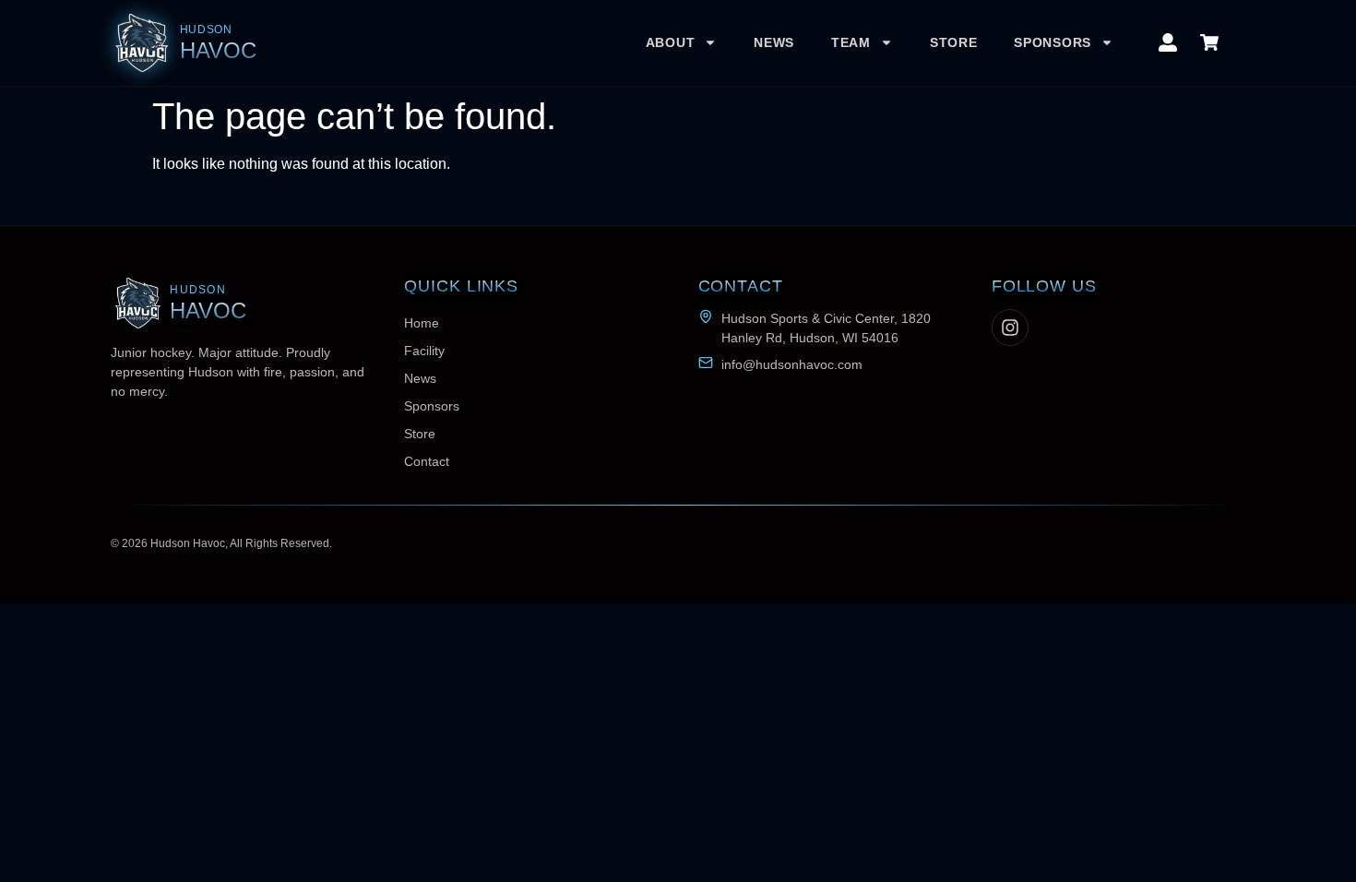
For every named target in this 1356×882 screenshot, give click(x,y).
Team (851, 42)
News (774, 42)
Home (421, 323)
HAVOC (218, 50)
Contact (426, 461)
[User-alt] (1167, 42)
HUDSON (206, 29)
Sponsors (1052, 42)
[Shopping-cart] (1209, 42)
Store (954, 42)
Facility (424, 350)
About (671, 42)
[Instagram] (1010, 327)
